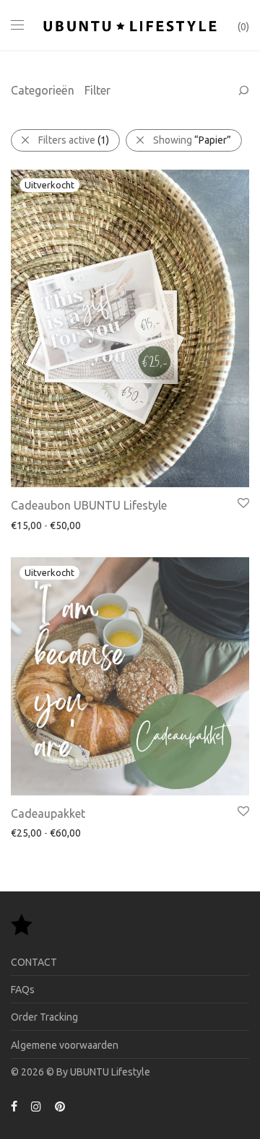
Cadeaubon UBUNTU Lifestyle (89, 505)
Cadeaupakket (48, 813)
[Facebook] (14, 1106)
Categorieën (42, 90)
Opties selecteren (44, 525)
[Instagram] (36, 1106)
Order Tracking (44, 1017)
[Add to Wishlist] (242, 503)
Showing (192, 140)
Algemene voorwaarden (64, 1045)
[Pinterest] (60, 1106)
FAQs (23, 989)
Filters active (73, 140)
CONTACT (34, 962)
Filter (97, 90)
